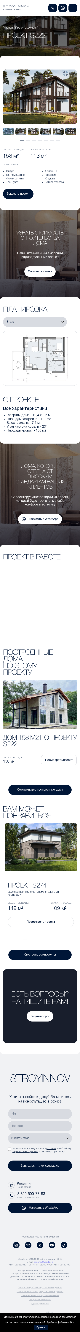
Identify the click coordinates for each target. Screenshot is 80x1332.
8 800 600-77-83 (31, 1194)
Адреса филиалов (40, 1304)
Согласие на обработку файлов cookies (40, 1296)
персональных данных (25, 1152)
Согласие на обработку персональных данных (40, 1291)
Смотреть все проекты (40, 954)
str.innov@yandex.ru (44, 1262)
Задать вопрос (40, 1016)
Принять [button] (40, 1327)
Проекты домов (25, 28)
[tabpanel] (8, 131)
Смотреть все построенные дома (40, 790)
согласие (51, 1149)
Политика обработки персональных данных (40, 1287)
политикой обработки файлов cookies (54, 1322)
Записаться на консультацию (40, 1165)
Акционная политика (40, 1300)
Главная (8, 28)
